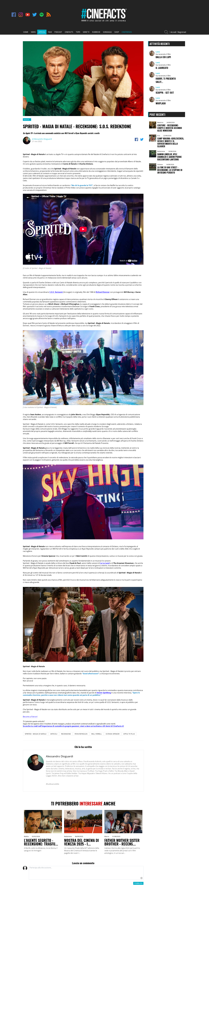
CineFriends (127, 32)
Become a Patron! (30, 716)
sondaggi (107, 32)
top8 (78, 32)
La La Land (105, 563)
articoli (41, 32)
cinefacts (69, 32)
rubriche (96, 32)
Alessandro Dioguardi (42, 139)
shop (116, 32)
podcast (58, 32)
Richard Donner (103, 292)
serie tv (86, 32)
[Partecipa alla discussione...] (86, 873)
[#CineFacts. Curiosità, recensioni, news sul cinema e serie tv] (103, 22)
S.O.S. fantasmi (56, 292)
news (33, 32)
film (50, 32)
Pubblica (138, 883)
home (25, 32)
